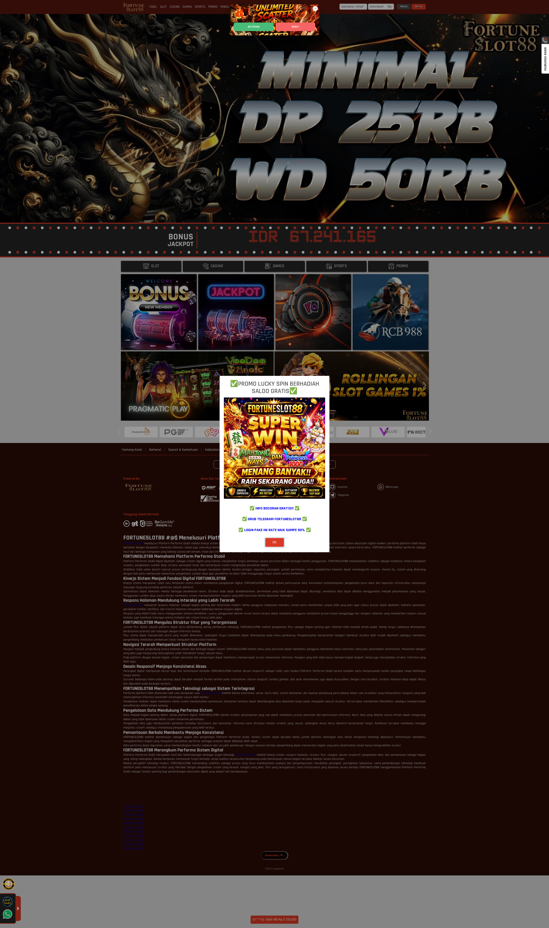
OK (275, 542)
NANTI (295, 27)
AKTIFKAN (253, 27)
